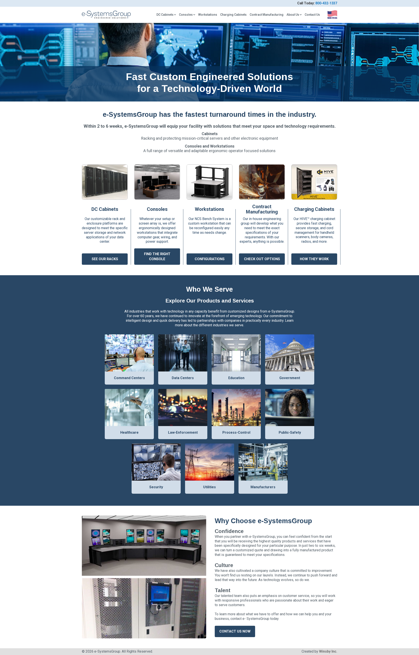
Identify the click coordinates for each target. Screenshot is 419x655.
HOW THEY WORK (314, 259)
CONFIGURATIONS (210, 259)
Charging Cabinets (233, 14)
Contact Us (312, 14)
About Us (293, 14)
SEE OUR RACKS (105, 259)
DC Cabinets (164, 14)
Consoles (186, 14)
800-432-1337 (326, 3)
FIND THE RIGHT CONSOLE (157, 256)
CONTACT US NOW (235, 631)
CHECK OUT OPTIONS (262, 259)
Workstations (207, 14)
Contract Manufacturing (266, 14)
